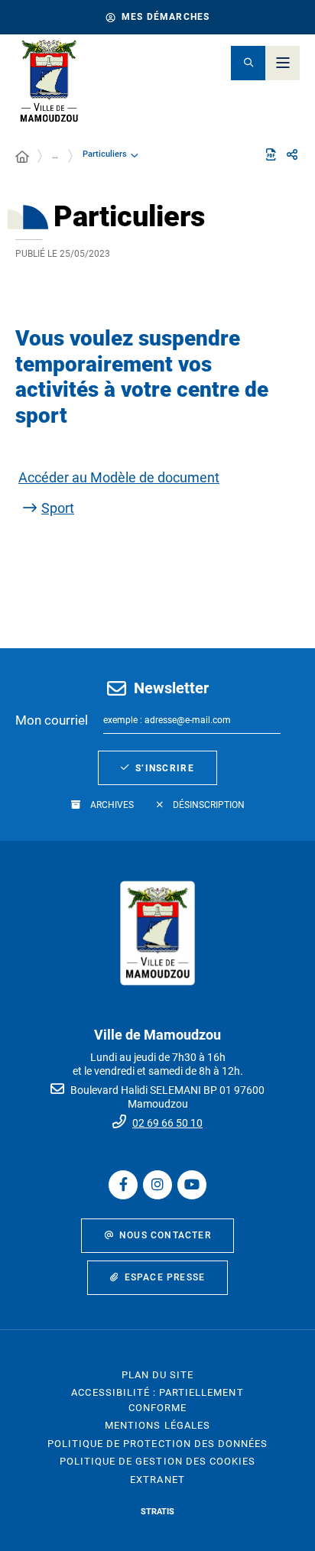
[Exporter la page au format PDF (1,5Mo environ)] (270, 154)
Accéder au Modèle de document (118, 477)
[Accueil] (22, 157)
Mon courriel (51, 720)
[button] (248, 63)
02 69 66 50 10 (167, 1123)
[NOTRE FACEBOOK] (123, 1185)
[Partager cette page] (292, 155)
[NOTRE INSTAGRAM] (157, 1185)
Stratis (157, 1512)
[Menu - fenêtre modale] (282, 63)
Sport (57, 508)
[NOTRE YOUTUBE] (192, 1185)
